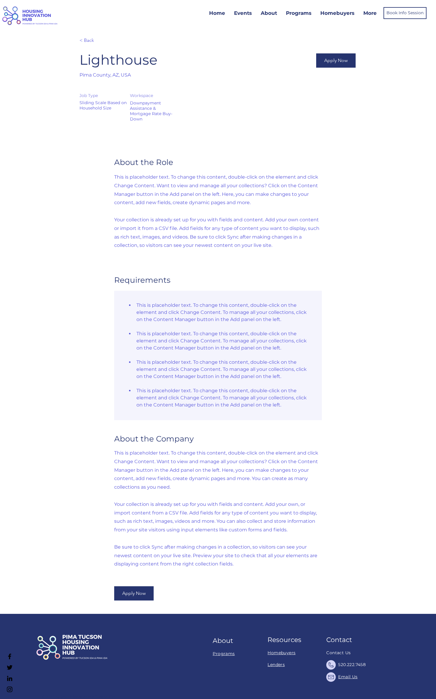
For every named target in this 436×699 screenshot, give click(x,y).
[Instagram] (9, 689)
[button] (336, 60)
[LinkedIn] (9, 678)
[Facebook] (9, 656)
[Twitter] (9, 667)
